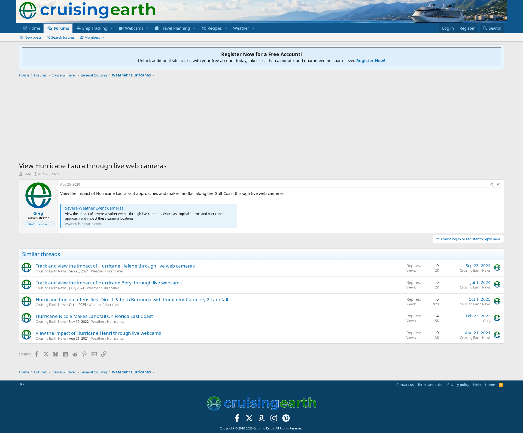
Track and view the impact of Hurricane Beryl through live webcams (109, 283)
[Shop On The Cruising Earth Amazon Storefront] (262, 420)
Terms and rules (430, 384)
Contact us (405, 384)
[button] (111, 28)
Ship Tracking (94, 28)
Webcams (133, 28)
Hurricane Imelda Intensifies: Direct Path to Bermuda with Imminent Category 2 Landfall (132, 299)
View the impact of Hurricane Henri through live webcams (98, 333)
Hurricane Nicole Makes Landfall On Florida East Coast (94, 316)
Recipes (214, 28)
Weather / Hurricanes (107, 271)
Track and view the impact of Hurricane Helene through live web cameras (115, 266)
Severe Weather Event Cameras (94, 208)
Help (477, 384)
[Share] (491, 185)
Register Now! (370, 60)
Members (92, 37)
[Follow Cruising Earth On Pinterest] (286, 420)
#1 (499, 184)
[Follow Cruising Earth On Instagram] (273, 420)
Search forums (63, 37)
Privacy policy (458, 384)
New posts (33, 37)
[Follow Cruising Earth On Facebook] (237, 420)
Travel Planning (175, 28)
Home (34, 28)
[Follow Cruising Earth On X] (249, 420)
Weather (241, 28)
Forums (61, 28)
